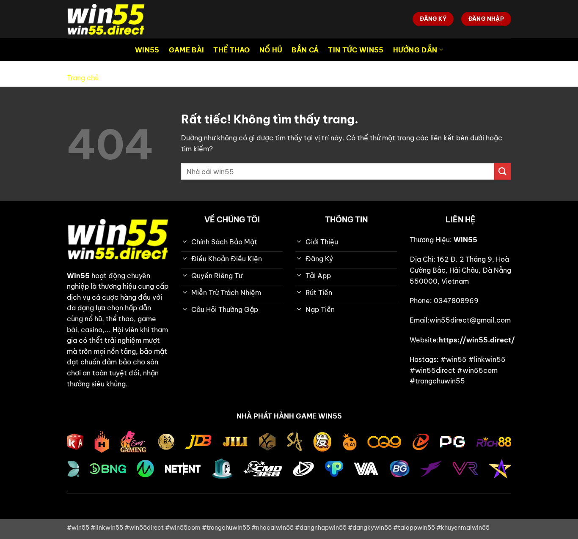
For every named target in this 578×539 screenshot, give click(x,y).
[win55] (109, 19)
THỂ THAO (231, 50)
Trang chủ (83, 78)
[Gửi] (502, 171)
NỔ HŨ (271, 50)
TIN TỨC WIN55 (355, 50)
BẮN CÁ (305, 50)
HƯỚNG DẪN (415, 50)
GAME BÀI (186, 50)
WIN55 (147, 50)
